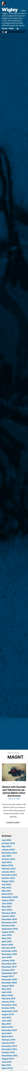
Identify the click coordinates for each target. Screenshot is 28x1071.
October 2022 (8, 878)
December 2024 (9, 853)
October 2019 (8, 925)
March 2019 (7, 945)
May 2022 (6, 887)
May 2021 (6, 891)
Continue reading (14, 822)
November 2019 (9, 922)
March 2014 (7, 1036)
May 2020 (6, 906)
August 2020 (8, 900)
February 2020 (9, 913)
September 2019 (10, 929)
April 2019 (7, 941)
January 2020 (8, 916)
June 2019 (7, 935)
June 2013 (7, 1062)
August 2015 (8, 1014)
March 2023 (7, 865)
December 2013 (9, 1046)
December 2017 (9, 964)
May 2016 (6, 989)
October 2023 (8, 859)
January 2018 (8, 960)
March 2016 (7, 995)
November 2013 (9, 1049)
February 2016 (8, 998)
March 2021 (7, 894)
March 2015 (7, 1027)
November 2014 (9, 1030)
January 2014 (8, 1043)
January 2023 (8, 872)
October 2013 (8, 1052)
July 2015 (6, 1017)
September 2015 (10, 1011)
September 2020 (10, 897)
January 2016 (8, 1002)
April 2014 (7, 1033)
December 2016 (9, 979)
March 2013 (7, 1068)
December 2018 (9, 951)
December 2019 (9, 919)
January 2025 (8, 849)
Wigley (10, 9)
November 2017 (9, 967)
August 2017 (8, 976)
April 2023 (7, 862)
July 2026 (6, 840)
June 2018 (7, 957)
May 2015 (6, 1024)
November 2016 (9, 983)
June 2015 (7, 1021)
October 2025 (8, 843)
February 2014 (8, 1040)
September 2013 (10, 1055)
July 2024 (6, 856)
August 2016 (8, 986)
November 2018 (9, 954)
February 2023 (9, 868)
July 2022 (6, 884)
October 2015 (8, 1008)
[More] (18, 29)
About (4, 28)
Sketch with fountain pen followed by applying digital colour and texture (14, 791)
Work (11, 28)
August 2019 (8, 932)
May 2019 (6, 938)
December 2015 (9, 1005)
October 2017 (8, 970)
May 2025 (6, 846)
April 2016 (7, 992)
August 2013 (8, 1059)
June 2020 (7, 903)
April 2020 (7, 910)
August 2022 (8, 881)
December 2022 (9, 875)
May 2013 (6, 1065)
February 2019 (8, 948)
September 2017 (9, 973)
